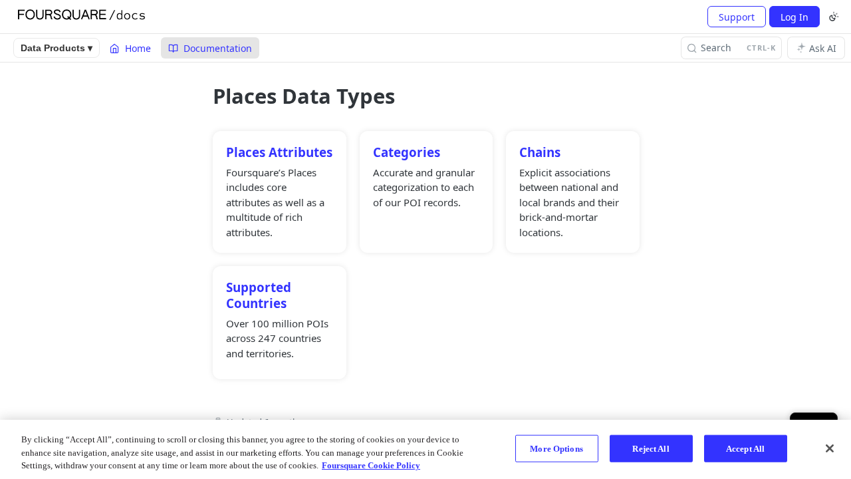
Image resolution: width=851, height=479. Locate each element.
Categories (406, 152)
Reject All (650, 448)
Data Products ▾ (56, 48)
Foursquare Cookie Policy (371, 465)
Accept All (745, 448)
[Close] (829, 448)
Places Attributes (279, 152)
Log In (794, 17)
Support (737, 17)
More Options (556, 448)
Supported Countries (258, 295)
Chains (539, 152)
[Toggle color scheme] (833, 16)
